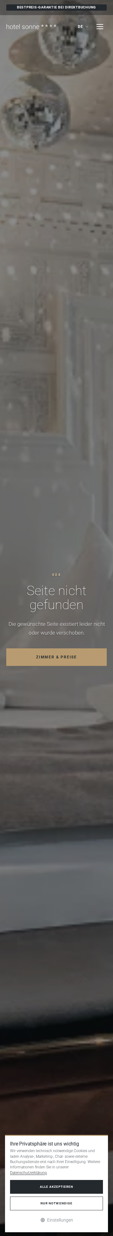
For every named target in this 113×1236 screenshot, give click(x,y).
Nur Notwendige (56, 1203)
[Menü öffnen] (100, 26)
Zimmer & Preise (56, 657)
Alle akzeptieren (56, 1186)
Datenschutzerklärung (28, 1173)
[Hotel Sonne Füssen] (31, 26)
